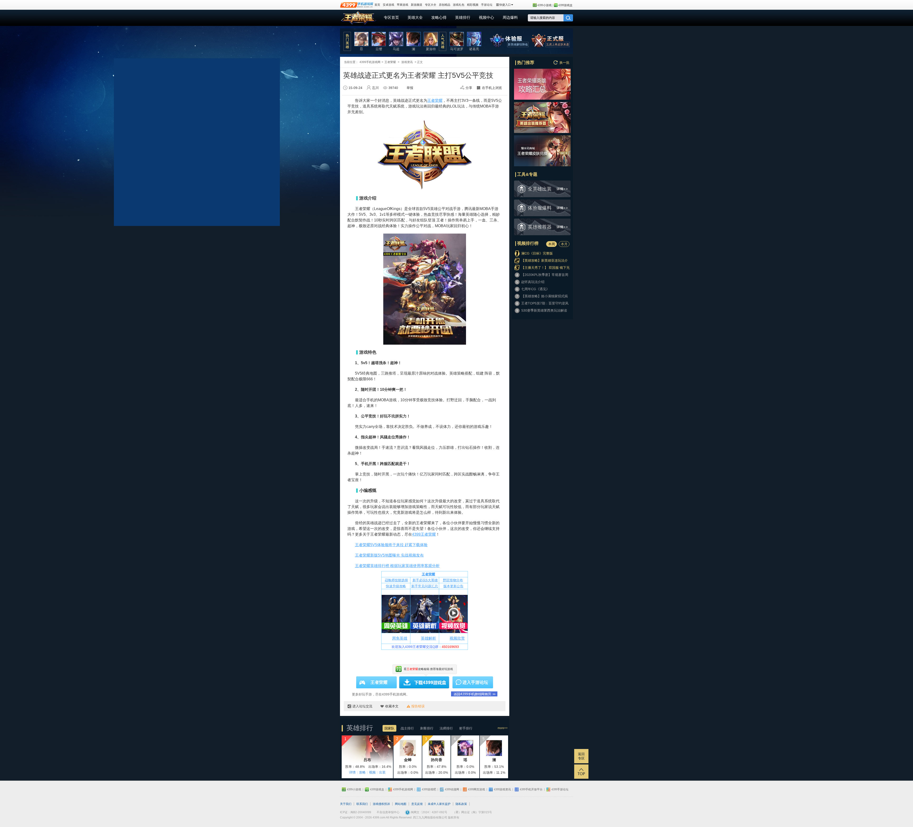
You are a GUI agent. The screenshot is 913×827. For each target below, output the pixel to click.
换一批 (564, 62)
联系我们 (362, 804)
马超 (396, 49)
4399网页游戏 (476, 789)
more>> (503, 728)
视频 (372, 772)
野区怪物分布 (453, 580)
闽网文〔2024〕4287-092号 (429, 812)
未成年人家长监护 (439, 804)
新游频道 (416, 4)
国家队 (389, 728)
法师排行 (446, 728)
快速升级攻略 (396, 586)
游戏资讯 (407, 62)
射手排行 (465, 728)
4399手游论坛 (559, 789)
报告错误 (418, 706)
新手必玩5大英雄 (425, 580)
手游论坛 (486, 4)
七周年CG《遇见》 (535, 289)
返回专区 (581, 756)
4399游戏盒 (565, 5)
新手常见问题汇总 (424, 586)
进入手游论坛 (475, 682)
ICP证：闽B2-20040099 (355, 812)
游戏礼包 (458, 4)
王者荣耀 (358, 18)
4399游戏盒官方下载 (424, 682)
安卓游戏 (388, 4)
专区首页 (391, 17)
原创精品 (444, 4)
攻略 (362, 772)
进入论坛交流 (362, 706)
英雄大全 (415, 17)
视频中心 (486, 17)
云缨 (378, 49)
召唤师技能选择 (396, 580)
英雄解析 (428, 638)
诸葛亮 (474, 49)
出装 (382, 772)
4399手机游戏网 (369, 62)
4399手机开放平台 (531, 789)
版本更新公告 (453, 586)
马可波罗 (456, 49)
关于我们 (345, 804)
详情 (352, 772)
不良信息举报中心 (388, 812)
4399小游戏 (544, 5)
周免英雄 (399, 638)
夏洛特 (431, 49)
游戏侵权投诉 (381, 804)
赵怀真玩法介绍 (532, 282)
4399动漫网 (452, 789)
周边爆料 (510, 17)
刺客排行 (426, 728)
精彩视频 (472, 4)
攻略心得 (439, 17)
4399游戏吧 (429, 789)
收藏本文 (391, 706)
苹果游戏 (402, 4)
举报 (410, 88)
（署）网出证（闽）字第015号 (472, 812)
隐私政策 (461, 804)
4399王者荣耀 (424, 534)
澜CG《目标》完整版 (537, 253)
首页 (377, 4)
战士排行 (407, 728)
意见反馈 (417, 804)
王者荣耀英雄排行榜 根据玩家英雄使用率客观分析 (397, 566)
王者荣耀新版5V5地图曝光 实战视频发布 (389, 555)
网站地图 (400, 804)
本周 (551, 244)
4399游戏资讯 (502, 789)
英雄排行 (462, 17)
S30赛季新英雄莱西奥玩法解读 (544, 310)
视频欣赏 (457, 638)
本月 (564, 244)
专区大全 (430, 4)
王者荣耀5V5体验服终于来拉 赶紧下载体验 (391, 545)
